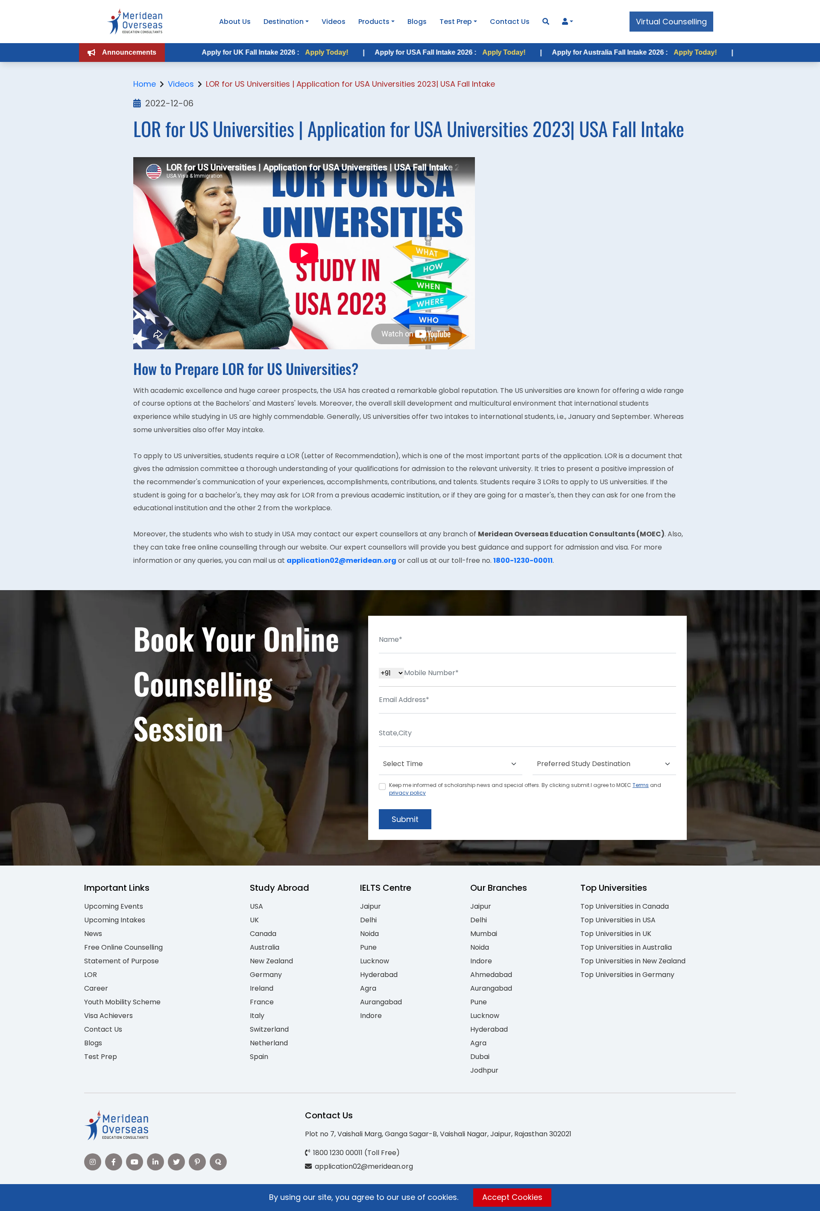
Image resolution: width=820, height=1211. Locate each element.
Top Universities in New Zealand (632, 961)
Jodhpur (484, 1070)
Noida (369, 934)
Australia (264, 947)
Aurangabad (381, 1002)
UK (254, 920)
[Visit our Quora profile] (218, 1161)
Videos (334, 21)
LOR (90, 975)
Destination (284, 21)
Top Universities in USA (618, 920)
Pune (368, 947)
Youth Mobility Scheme (122, 1002)
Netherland (269, 1043)
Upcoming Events (113, 906)
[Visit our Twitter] (176, 1161)
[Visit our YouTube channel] (134, 1161)
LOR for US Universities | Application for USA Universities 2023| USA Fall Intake (350, 84)
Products (374, 21)
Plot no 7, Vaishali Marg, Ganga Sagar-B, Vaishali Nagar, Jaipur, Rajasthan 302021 (438, 1134)
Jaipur (370, 906)
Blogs (417, 21)
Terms (641, 785)
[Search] (545, 21)
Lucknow (374, 961)
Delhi (368, 920)
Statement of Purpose (121, 961)
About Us (235, 21)
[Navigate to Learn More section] (565, 22)
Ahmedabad (491, 975)
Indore (371, 1016)
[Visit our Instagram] (92, 1161)
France (262, 1002)
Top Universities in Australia (626, 947)
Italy (257, 1016)
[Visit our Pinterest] (197, 1161)
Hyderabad (379, 975)
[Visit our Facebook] (113, 1161)
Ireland (261, 988)
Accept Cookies (512, 1197)
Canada (263, 934)
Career (96, 988)
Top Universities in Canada (624, 906)
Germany (266, 975)
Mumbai (483, 934)
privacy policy (407, 792)
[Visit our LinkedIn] (155, 1161)
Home (144, 84)
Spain (259, 1057)
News (93, 934)
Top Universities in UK (615, 934)
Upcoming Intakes (114, 920)
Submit (405, 819)
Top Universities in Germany (627, 975)
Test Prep (455, 21)
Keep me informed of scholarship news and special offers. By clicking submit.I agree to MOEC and (525, 788)
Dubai (479, 1057)
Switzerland (269, 1029)
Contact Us (510, 21)
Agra (368, 988)
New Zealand (271, 961)
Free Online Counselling (123, 947)
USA (256, 906)
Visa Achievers (108, 1016)
